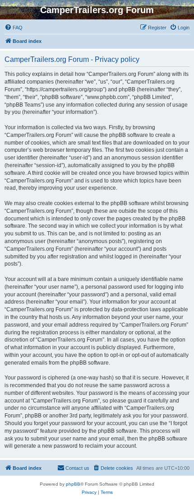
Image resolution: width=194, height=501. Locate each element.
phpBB (73, 484)
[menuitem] (14, 27)
